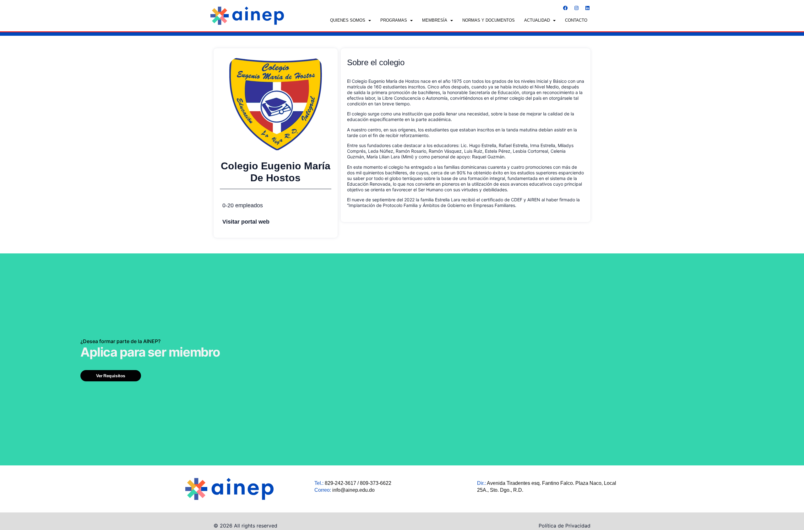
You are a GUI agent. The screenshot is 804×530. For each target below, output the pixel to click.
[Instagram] (576, 8)
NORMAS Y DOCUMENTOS (488, 20)
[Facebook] (565, 8)
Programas (393, 20)
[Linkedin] (587, 8)
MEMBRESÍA (434, 20)
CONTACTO (576, 20)
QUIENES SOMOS (347, 20)
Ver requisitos (110, 375)
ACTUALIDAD (537, 20)
